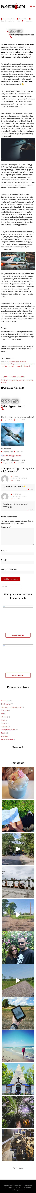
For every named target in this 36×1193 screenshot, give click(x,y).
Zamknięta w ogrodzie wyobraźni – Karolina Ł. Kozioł (17, 381)
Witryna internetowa (9, 569)
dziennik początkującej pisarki (11, 364)
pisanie (32, 364)
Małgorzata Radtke (9, 19)
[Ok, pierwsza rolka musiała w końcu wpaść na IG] (18, 980)
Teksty (3, 733)
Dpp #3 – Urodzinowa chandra (12, 377)
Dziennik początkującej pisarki (10, 21)
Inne (2, 714)
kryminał (25, 364)
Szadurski (27, 366)
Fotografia (4, 710)
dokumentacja (14, 362)
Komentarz (6, 527)
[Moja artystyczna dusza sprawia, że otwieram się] (18, 783)
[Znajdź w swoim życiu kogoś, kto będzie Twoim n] (18, 947)
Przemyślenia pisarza (8, 730)
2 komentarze (28, 21)
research (19, 366)
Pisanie (3, 723)
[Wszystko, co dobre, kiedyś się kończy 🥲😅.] (18, 882)
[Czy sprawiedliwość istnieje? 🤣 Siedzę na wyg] (18, 1013)
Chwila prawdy (6, 704)
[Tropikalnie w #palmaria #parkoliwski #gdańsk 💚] (18, 1112)
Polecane (4, 726)
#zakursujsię (5, 701)
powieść (11, 366)
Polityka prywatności (18, 1190)
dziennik (23, 362)
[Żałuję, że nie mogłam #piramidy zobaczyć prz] (18, 915)
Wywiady (4, 736)
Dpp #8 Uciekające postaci (13, 460)
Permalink (17, 480)
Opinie (3, 720)
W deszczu (6, 448)
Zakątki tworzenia (7, 739)
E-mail (4, 560)
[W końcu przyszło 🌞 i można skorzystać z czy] (18, 816)
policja (5, 366)
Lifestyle (4, 717)
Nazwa (4, 551)
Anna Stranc (17, 494)
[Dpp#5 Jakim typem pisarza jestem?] (12, 392)
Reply (31, 489)
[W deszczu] (12, 424)
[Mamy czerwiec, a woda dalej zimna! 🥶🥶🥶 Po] (18, 1046)
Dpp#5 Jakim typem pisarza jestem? (17, 417)
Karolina (15, 476)
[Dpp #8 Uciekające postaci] (11, 456)
